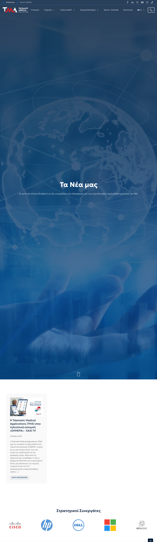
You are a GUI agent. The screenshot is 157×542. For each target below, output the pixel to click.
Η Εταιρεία (35, 10)
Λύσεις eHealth (66, 10)
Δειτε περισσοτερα (19, 477)
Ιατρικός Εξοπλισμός (88, 10)
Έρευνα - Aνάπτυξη (111, 10)
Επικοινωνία (128, 10)
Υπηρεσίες (48, 10)
